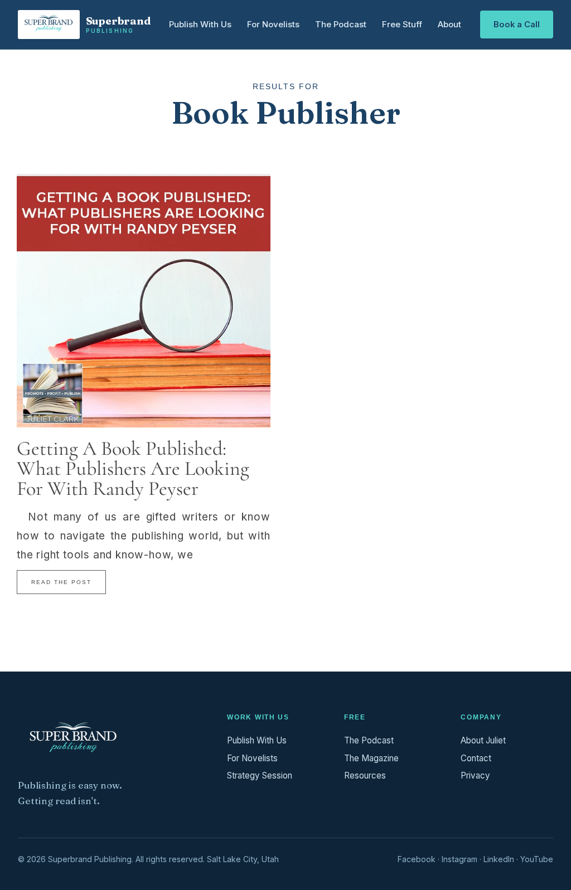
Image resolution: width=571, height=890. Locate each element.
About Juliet (483, 740)
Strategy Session (259, 775)
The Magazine (371, 758)
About (449, 24)
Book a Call (516, 25)
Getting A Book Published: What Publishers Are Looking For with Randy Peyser (133, 468)
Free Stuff (402, 24)
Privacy (475, 775)
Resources (365, 775)
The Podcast (340, 24)
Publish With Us (200, 24)
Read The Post (61, 582)
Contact (476, 758)
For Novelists (273, 24)
